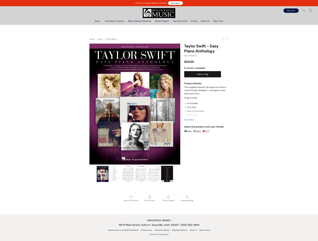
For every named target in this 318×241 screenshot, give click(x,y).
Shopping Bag (187, 200)
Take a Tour (218, 21)
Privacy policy (146, 230)
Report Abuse (204, 230)
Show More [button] (189, 119)
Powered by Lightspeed (159, 234)
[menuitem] (223, 39)
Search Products (131, 200)
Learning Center (180, 21)
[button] (175, 3)
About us (193, 230)
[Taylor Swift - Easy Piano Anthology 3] (141, 174)
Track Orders (168, 200)
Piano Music (111, 39)
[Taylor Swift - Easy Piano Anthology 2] (128, 174)
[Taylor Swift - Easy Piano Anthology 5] (167, 174)
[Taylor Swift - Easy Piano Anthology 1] (115, 174)
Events (194, 21)
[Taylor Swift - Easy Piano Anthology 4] (154, 174)
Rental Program (162, 21)
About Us (205, 21)
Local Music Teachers (114, 21)
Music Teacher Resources (139, 21)
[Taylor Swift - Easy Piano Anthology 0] (103, 174)
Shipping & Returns (179, 230)
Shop (97, 21)
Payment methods (162, 230)
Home (92, 39)
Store (100, 39)
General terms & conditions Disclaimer (123, 230)
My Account (149, 200)
